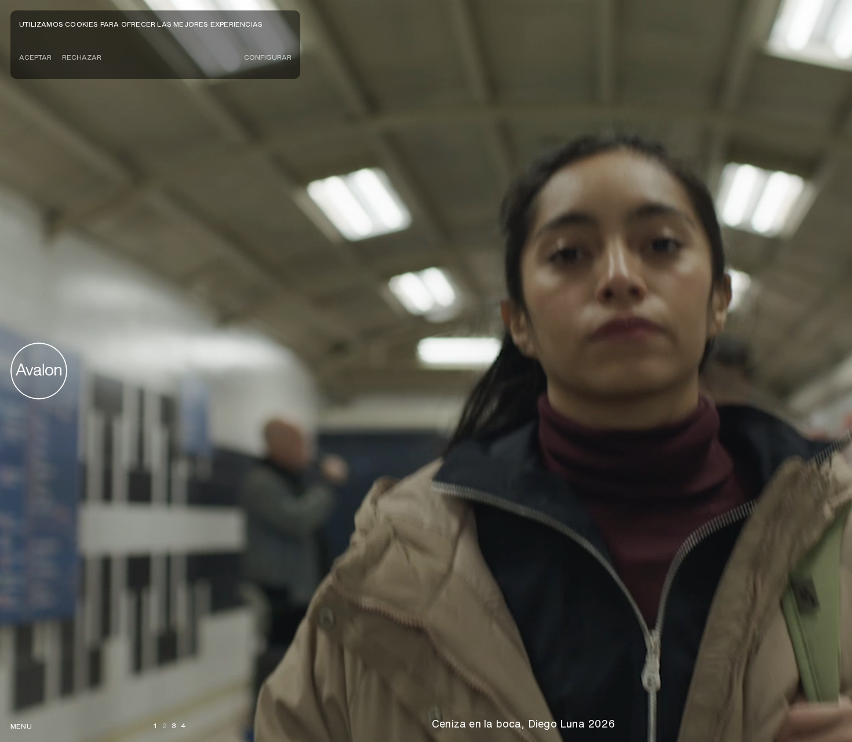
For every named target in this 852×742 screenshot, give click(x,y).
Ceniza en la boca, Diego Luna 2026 (523, 723)
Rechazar (81, 57)
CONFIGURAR (268, 57)
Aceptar (35, 57)
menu (21, 726)
